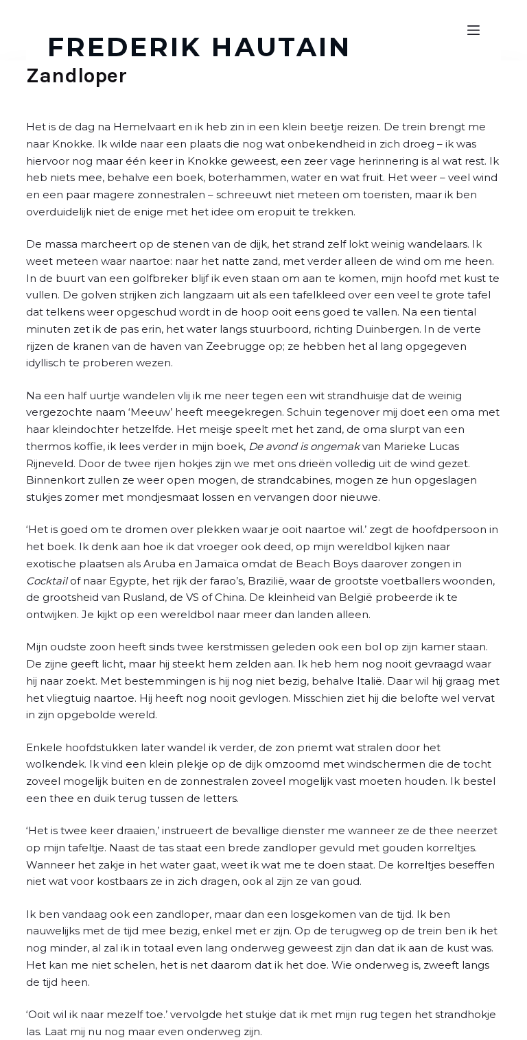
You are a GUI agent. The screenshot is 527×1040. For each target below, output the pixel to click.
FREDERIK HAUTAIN (199, 47)
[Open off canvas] (473, 30)
